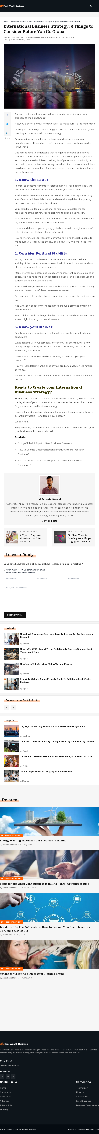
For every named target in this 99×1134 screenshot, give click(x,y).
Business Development (18, 22)
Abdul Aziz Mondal (14, 37)
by (24, 644)
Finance (80, 1092)
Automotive (82, 1096)
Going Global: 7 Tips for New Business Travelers (45, 443)
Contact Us (5, 1092)
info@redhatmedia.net (10, 1065)
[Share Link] (7, 115)
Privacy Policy (7, 1105)
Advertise (4, 1101)
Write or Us (5, 1096)
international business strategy (44, 133)
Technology (82, 1088)
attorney (49, 164)
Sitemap (4, 1110)
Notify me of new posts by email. (21, 572)
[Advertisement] (49, 1010)
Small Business (83, 1101)
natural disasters (74, 315)
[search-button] (91, 6)
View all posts (49, 521)
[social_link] (6, 707)
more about (42, 195)
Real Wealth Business (13, 1129)
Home (6, 22)
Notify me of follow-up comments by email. (25, 569)
